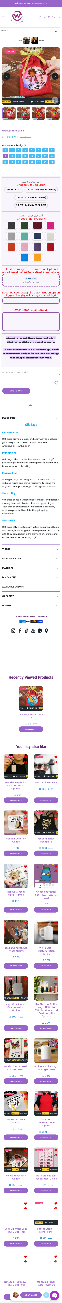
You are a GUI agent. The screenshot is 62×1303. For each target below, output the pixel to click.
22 (38, 162)
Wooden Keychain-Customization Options (16, 785)
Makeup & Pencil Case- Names (16, 893)
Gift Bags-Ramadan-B (31, 716)
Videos (6, 549)
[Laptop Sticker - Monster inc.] (46, 1212)
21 (32, 162)
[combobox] (29, 30)
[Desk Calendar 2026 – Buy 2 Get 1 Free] (16, 1212)
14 (38, 156)
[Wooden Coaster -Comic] (16, 822)
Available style (11, 558)
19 (18, 162)
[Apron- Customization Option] (46, 1103)
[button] (39, 17)
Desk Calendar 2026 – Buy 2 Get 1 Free (16, 1230)
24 (51, 162)
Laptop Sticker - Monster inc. (46, 1230)
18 (12, 162)
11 (18, 156)
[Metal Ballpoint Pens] (46, 766)
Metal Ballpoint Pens (46, 782)
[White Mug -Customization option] (46, 932)
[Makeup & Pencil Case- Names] (16, 875)
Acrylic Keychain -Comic (16, 1177)
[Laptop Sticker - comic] (16, 1103)
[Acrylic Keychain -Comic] (16, 1159)
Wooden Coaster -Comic (15, 840)
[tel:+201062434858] (44, 17)
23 (45, 162)
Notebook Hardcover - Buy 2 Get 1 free (15, 1283)
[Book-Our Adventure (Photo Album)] (16, 932)
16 (52, 156)
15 (45, 156)
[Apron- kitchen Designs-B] (46, 822)
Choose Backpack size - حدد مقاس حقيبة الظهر (46, 894)
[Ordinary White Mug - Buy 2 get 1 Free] (46, 1050)
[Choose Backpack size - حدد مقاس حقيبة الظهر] (46, 875)
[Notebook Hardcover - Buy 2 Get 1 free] (16, 1266)
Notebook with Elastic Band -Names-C (16, 1068)
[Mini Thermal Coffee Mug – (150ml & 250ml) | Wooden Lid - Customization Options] (46, 988)
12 (25, 156)
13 (32, 156)
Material (7, 567)
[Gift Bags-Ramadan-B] (31, 698)
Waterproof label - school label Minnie (46, 1177)
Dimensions (9, 577)
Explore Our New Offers (39, 3)
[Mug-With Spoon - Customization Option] (16, 988)
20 (25, 162)
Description (9, 417)
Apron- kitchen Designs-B (46, 840)
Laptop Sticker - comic (16, 1121)
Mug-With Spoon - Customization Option (16, 1007)
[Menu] (3, 17)
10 (12, 156)
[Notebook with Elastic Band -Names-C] (16, 1050)
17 (5, 162)
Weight (6, 605)
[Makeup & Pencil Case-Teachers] (46, 1266)
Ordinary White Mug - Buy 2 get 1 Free (46, 1068)
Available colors (13, 586)
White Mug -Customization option (46, 950)
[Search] (55, 31)
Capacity (8, 596)
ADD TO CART (31, 1295)
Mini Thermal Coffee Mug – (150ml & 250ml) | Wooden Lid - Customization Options (46, 1010)
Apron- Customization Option (46, 1122)
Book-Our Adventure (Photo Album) (15, 949)
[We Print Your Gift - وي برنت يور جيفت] (17, 17)
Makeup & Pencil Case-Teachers (46, 1283)
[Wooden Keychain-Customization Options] (16, 766)
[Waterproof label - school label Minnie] (46, 1159)
